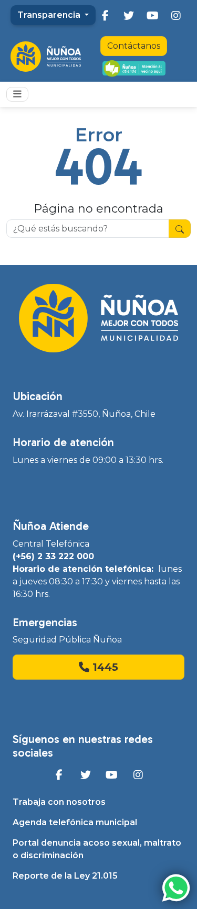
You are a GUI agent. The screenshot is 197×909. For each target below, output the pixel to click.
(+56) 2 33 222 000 (53, 556)
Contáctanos (133, 46)
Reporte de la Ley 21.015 (65, 876)
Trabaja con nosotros (59, 802)
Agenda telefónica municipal (75, 822)
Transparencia (49, 15)
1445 (103, 667)
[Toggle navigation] (17, 94)
